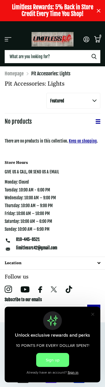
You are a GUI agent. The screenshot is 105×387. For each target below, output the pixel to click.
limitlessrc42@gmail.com (36, 247)
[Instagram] (8, 289)
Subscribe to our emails (23, 299)
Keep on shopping (83, 141)
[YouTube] (25, 289)
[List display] (98, 121)
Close (98, 10)
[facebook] (40, 289)
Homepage (14, 74)
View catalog (8, 39)
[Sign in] (86, 39)
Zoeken (94, 56)
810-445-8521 (28, 239)
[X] (54, 289)
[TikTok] (69, 289)
